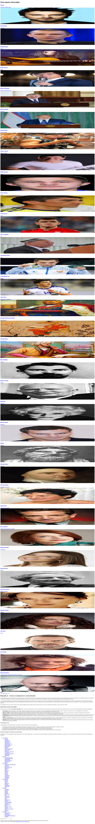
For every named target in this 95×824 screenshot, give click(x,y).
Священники (7, 775)
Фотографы (7, 754)
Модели (6, 771)
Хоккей (6, 809)
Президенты (7, 786)
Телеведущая (2, 528)
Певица (1, 48)
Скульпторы (7, 752)
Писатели (7, 750)
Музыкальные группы (9, 748)
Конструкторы (8, 814)
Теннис (6, 805)
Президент (2, 90)
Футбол (1, 194)
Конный (6, 800)
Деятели (6, 781)
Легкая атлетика (8, 801)
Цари (6, 787)
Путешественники (8, 760)
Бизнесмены (7, 766)
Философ (4, 340)
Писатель (4, 320)
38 (8, 693)
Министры (7, 783)
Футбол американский (9, 808)
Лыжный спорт (8, 802)
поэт (1, 236)
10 (6, 693)
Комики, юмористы (8, 744)
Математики (7, 759)
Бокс (1, 257)
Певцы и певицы (3, 132)
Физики (6, 762)
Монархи (6, 784)
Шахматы (7, 810)
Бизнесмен (2, 403)
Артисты (7, 739)
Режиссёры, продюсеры (9, 751)
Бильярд (6, 793)
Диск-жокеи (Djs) (8, 742)
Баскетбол (7, 790)
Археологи (7, 765)
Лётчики (6, 816)
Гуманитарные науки (9, 758)
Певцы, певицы (7, 749)
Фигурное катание (8, 806)
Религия (6, 773)
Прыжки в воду (8, 804)
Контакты (18, 821)
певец (10, 7)
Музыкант (2, 27)
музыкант (6, 7)
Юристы (6, 778)
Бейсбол (6, 791)
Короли (6, 782)
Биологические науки (9, 757)
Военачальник (3, 299)
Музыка (6, 747)
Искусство (5, 737)
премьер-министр (8, 90)
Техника (4, 811)
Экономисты (7, 777)
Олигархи (6, 772)
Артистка (6, 591)
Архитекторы (7, 740)
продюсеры (7, 507)
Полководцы (7, 785)
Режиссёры (2, 507)
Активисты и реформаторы (10, 764)
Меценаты (7, 770)
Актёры (6, 738)
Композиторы (7, 745)
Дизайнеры (7, 741)
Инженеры (7, 813)
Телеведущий (10, 674)
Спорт (4, 788)
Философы (7, 776)
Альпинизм (7, 789)
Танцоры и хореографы (9, 753)
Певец (1, 69)
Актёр (1, 633)
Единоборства (7, 799)
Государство (5, 779)
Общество (5, 763)
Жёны (6, 769)
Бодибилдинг (7, 794)
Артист (1, 570)
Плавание (6, 803)
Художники (7, 755)
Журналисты (7, 743)
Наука (4, 756)
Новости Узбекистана (25, 821)
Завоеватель (8, 299)
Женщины (7, 768)
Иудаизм (6, 774)
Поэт (1, 320)
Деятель (1, 361)
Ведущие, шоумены (8, 767)
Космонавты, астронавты (10, 815)
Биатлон (6, 792)
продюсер (2, 7)
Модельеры (7, 746)
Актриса (2, 591)
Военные (6, 780)
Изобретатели (8, 812)
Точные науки (7, 761)
